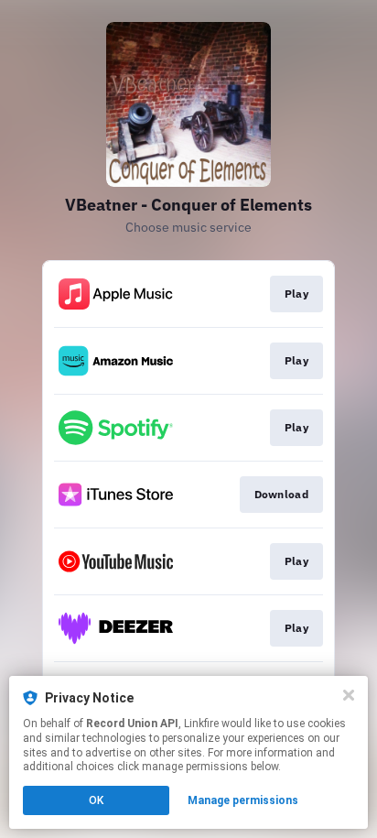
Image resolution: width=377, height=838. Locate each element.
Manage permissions (243, 800)
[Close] (348, 695)
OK (96, 800)
